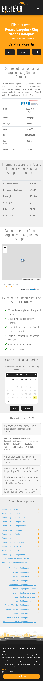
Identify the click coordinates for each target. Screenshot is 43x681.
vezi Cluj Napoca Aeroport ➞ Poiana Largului (21, 38)
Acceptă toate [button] (21, 676)
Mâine (24, 52)
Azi (9, 52)
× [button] (40, 647)
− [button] (5, 251)
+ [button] (5, 247)
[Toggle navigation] (38, 7)
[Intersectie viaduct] (23, 261)
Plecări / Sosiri (7, 287)
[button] (21, 671)
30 (35, 398)
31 (8, 401)
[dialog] (21, 663)
